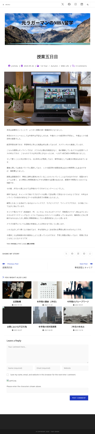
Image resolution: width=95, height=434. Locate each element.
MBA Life (65, 66)
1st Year (44, 66)
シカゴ (24, 244)
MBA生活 (13, 244)
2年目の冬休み (77, 326)
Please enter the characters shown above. (24, 386)
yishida (14, 66)
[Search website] (87, 4)
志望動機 (17, 301)
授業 (28, 244)
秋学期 (32, 244)
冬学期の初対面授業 (47, 326)
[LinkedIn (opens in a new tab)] (82, 4)
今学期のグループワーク (78, 301)
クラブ (19, 244)
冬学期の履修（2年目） (47, 301)
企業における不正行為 (17, 326)
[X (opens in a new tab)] (62, 4)
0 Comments (81, 66)
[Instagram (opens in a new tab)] (75, 4)
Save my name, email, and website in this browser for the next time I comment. (43, 374)
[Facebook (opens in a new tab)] (69, 4)
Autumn (54, 66)
